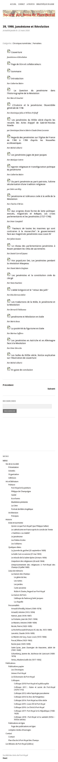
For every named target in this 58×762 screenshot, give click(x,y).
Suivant (51, 389)
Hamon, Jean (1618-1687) (21, 616)
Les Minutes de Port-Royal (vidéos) (19, 744)
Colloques (15, 680)
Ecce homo (15, 498)
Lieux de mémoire (15, 571)
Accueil (13, 4)
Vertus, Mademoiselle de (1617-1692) (26, 660)
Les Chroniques (17, 670)
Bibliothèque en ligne (45, 4)
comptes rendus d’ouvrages (19, 730)
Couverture (17, 54)
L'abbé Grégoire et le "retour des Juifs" (27, 292)
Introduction (15, 81)
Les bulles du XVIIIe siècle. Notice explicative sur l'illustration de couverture (31, 359)
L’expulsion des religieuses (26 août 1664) (27, 561)
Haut (5, 758)
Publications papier (16, 666)
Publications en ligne (16, 723)
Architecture (13, 513)
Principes (15, 516)
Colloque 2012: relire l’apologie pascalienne (31, 693)
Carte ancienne (20, 588)
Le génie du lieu (20, 577)
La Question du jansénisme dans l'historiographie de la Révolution (31, 94)
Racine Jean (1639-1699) (21, 644)
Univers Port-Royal (18, 673)
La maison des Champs (20, 574)
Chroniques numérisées (22, 43)
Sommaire (16, 71)
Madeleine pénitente (19, 502)
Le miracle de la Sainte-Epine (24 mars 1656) (29, 558)
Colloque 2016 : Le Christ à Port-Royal (29, 707)
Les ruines (18, 581)
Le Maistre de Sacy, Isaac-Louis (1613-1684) (28, 637)
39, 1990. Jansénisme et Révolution (26, 26)
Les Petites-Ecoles (18, 540)
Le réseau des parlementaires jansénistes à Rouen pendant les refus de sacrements (31, 250)
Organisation (13, 474)
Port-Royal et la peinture (21, 488)
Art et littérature (12, 481)
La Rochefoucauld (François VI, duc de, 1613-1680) (31, 630)
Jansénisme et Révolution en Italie (25, 319)
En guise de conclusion (22, 370)
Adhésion (12, 478)
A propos (30, 4)
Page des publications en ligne (23, 726)
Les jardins (18, 584)
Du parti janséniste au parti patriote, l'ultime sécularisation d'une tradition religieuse (31, 185)
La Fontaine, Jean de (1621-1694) (24, 619)
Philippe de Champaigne (21, 491)
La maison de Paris (18, 595)
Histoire (9, 519)
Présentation (13, 467)
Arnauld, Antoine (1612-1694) (23, 612)
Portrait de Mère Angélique (22, 509)
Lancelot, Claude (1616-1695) (23, 633)
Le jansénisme (17, 537)
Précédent (8, 385)
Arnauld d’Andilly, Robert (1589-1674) (26, 609)
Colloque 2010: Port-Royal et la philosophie (31, 684)
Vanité (13, 495)
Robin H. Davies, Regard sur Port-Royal (29, 591)
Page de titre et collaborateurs (26, 64)
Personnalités (13, 605)
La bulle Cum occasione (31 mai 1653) (26, 554)
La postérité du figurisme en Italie (25, 330)
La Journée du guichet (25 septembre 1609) (28, 550)
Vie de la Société (12, 464)
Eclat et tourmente (15, 523)
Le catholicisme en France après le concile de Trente (32, 530)
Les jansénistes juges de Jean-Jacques (27, 157)
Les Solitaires (16, 544)
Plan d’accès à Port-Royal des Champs (23, 740)
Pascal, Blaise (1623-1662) (21, 640)
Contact (21, 4)
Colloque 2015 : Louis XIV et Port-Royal (29, 704)
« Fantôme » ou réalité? (20, 533)
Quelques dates (14, 547)
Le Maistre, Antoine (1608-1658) (24, 623)
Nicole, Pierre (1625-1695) (21, 626)
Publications (10, 663)
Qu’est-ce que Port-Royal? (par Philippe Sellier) (30, 526)
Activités (11, 471)
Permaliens (37, 43)
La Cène (14, 506)
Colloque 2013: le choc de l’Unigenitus (29, 697)
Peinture (11, 485)
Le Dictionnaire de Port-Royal (23, 677)
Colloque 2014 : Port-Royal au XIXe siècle (30, 700)
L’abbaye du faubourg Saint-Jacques (28, 598)
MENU (5, 461)
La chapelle (18, 602)
